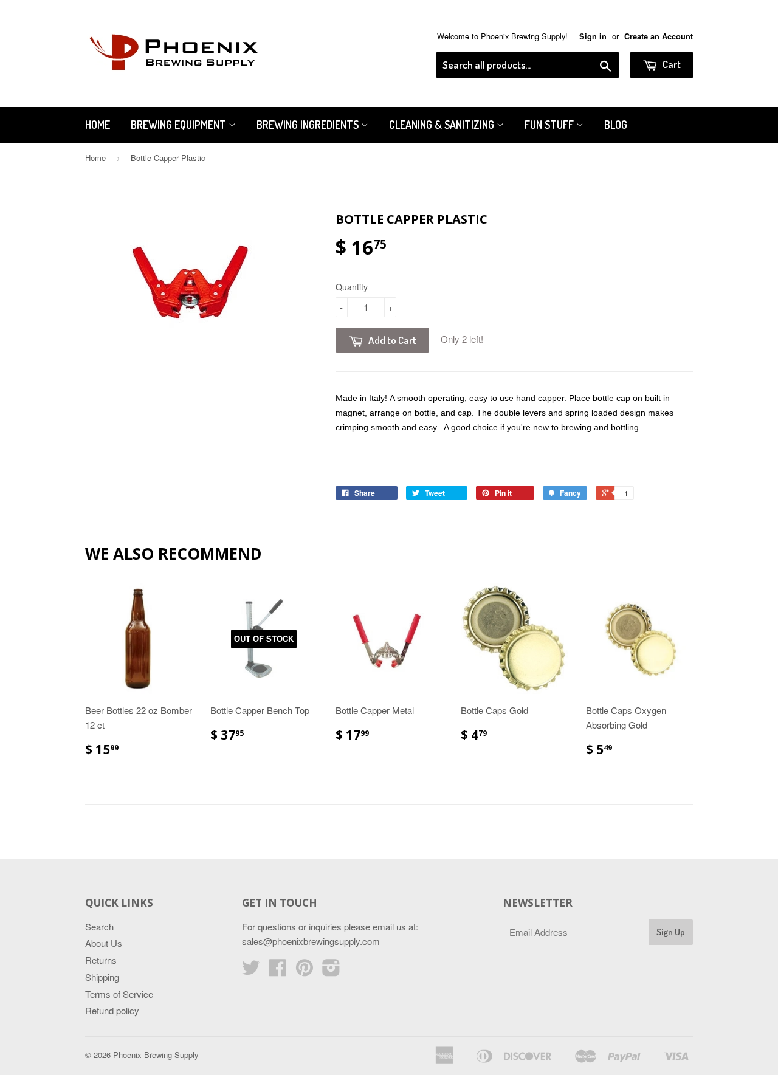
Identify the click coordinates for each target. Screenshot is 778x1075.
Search (99, 926)
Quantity (352, 287)
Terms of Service (119, 993)
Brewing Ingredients (308, 124)
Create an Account (658, 36)
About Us (103, 942)
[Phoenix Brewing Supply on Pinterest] (304, 970)
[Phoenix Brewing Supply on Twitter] (251, 970)
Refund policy (112, 1010)
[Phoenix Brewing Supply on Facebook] (278, 970)
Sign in (593, 36)
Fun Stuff (550, 124)
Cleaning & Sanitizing (443, 124)
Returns (101, 959)
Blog (615, 124)
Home (97, 124)
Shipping (102, 976)
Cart (671, 64)
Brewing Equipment (180, 124)
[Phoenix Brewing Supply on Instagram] (331, 970)
